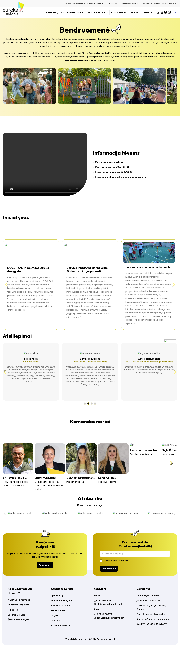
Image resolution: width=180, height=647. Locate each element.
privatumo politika (121, 560)
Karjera (54, 615)
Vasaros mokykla (16, 614)
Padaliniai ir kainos (60, 605)
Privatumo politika (60, 625)
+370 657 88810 (104, 614)
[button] (5, 86)
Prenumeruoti (109, 568)
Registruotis (45, 565)
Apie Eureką (57, 595)
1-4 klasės (13, 609)
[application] (84, 3)
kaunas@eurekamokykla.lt (110, 617)
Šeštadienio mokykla (18, 619)
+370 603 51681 (104, 600)
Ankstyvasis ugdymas (19, 599)
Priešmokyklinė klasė (18, 604)
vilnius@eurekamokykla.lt (110, 604)
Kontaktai (56, 620)
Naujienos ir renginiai (61, 600)
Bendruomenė (58, 610)
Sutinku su (117, 560)
